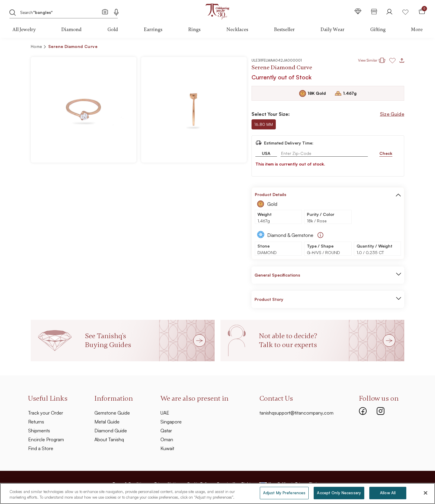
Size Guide (392, 114)
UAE (164, 413)
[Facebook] (363, 410)
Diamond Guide (110, 431)
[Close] (425, 492)
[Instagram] (380, 410)
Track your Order (45, 413)
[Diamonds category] (358, 11)
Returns (36, 422)
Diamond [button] (71, 30)
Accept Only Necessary (339, 492)
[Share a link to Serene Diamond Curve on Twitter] (377, 47)
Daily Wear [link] (332, 30)
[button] (387, 47)
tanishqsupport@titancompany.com (297, 413)
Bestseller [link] (284, 30)
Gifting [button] (378, 30)
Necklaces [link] (237, 30)
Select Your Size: (271, 114)
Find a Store (40, 448)
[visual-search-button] (105, 12)
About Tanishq (109, 439)
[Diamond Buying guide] (320, 235)
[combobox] (59, 12)
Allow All (388, 492)
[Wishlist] (405, 11)
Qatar (166, 431)
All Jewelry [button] (24, 30)
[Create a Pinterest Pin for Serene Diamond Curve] (367, 47)
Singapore (171, 422)
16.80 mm (263, 124)
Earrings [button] (153, 30)
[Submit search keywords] (12, 12)
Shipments (39, 431)
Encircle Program (46, 439)
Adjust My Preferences (284, 492)
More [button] (417, 30)
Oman (166, 439)
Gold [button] (112, 30)
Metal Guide (107, 422)
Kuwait (167, 448)
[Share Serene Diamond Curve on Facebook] (358, 47)
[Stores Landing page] (374, 11)
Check (385, 153)
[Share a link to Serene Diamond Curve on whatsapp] (397, 48)
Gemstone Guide (112, 413)
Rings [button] (194, 30)
